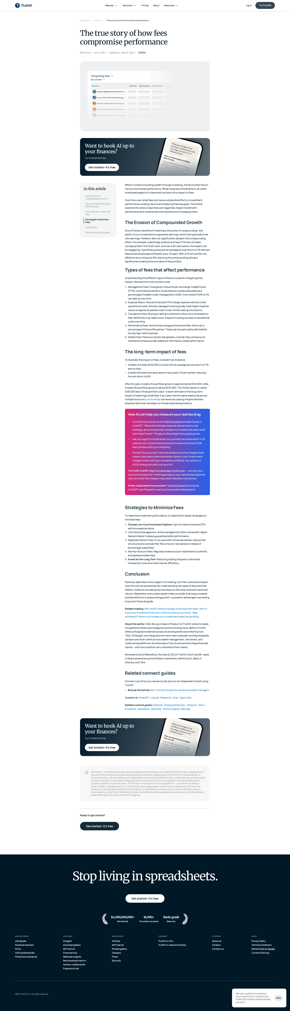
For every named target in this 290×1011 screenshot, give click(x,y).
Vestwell (158, 705)
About (156, 5)
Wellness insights (72, 956)
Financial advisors (24, 945)
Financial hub (70, 952)
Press (115, 956)
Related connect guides (97, 232)
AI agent (67, 941)
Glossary (116, 952)
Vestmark (156, 709)
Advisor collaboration (74, 964)
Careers (216, 945)
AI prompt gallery (72, 945)
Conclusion (91, 227)
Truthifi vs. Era (165, 941)
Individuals (20, 941)
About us (216, 941)
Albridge (185, 709)
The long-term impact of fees (97, 213)
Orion (201, 705)
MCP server (69, 948)
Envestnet (130, 709)
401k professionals (25, 952)
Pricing (145, 5)
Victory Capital (171, 709)
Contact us (218, 948)
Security (116, 960)
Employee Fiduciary (175, 705)
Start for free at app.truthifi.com (167, 470)
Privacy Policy (258, 941)
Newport (192, 705)
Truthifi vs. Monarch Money (172, 945)
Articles (97, 20)
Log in (249, 5)
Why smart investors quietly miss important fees (171, 608)
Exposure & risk (71, 968)
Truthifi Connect (172, 421)
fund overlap (153, 399)
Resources (84, 20)
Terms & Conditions (261, 945)
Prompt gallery (119, 948)
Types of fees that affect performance (98, 205)
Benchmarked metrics (74, 960)
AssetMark (144, 709)
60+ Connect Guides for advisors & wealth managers (180, 690)
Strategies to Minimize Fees (96, 221)
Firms (18, 948)
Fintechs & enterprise (26, 956)
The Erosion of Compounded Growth (96, 197)
